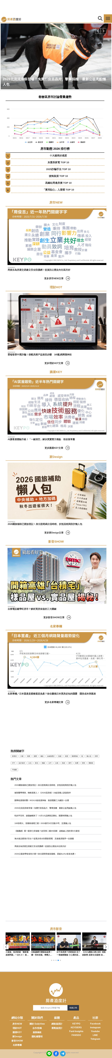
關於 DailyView (37, 1024)
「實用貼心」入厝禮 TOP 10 (58, 189)
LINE (95, 1035)
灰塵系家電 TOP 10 (58, 162)
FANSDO (76, 1035)
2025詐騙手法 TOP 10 (58, 169)
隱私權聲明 (37, 1036)
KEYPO (76, 1024)
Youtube (95, 1031)
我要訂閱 (73, 1008)
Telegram (95, 1039)
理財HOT (17, 1028)
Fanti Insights (76, 1031)
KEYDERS (76, 1027)
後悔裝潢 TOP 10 (58, 176)
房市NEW (17, 1024)
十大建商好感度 (58, 155)
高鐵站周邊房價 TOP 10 (58, 182)
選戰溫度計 (56, 1028)
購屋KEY (17, 1032)
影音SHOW (17, 1041)
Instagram (95, 1027)
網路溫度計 (56, 1024)
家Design (17, 1036)
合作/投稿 (37, 1028)
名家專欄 (17, 1045)
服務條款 (37, 1032)
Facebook (95, 1024)
